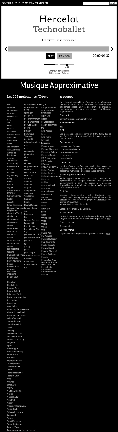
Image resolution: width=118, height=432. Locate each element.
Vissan (10, 403)
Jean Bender (29, 226)
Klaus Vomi (29, 261)
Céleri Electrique (14, 205)
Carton (10, 199)
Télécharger (54, 73)
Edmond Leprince (32, 142)
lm (42, 127)
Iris (25, 217)
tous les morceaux (26, 3)
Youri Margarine (14, 421)
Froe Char (28, 175)
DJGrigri (27, 130)
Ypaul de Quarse (14, 424)
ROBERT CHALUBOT (16, 315)
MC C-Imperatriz (48, 158)
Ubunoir (10, 381)
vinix (9, 104)
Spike (9, 345)
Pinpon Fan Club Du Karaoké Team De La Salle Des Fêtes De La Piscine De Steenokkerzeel (49, 266)
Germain (28, 184)
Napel (44, 202)
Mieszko (45, 179)
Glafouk (27, 187)
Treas (9, 369)
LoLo (43, 133)
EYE (26, 148)
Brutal (10, 184)
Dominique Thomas (29, 135)
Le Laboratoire (47, 121)
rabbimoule (12, 110)
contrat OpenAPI (80, 136)
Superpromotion (14, 360)
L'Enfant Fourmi (48, 107)
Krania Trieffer (30, 264)
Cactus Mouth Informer (13, 191)
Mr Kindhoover (48, 191)
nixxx (43, 211)
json (108, 233)
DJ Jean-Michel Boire (31, 108)
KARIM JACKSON (32, 255)
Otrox (44, 226)
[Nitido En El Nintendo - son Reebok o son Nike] (112, 50)
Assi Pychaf (12, 163)
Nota (43, 214)
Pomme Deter (13, 288)
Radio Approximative (70, 178)
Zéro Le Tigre (13, 427)
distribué (102, 199)
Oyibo (44, 229)
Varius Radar (12, 396)
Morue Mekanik (48, 185)
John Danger (29, 252)
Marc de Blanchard (49, 149)
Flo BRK (28, 163)
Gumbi (27, 202)
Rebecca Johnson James (18, 309)
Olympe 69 (46, 217)
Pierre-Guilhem (48, 254)
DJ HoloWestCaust (32, 104)
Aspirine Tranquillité (12, 159)
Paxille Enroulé (48, 245)
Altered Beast (13, 134)
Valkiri (10, 393)
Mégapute (46, 164)
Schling (10, 330)
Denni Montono (14, 261)
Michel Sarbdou (48, 173)
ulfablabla (11, 384)
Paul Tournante (48, 242)
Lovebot (45, 140)
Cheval (10, 225)
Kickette (28, 258)
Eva (25, 145)
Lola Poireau (46, 130)
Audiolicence (13, 166)
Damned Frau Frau (15, 254)
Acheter (65, 73)
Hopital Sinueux (31, 205)
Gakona (27, 178)
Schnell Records (14, 333)
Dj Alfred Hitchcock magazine (11, 271)
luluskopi (45, 143)
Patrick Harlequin (49, 239)
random (65, 56)
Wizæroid (11, 415)
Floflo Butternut (31, 166)
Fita (26, 157)
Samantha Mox (14, 321)
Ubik (9, 378)
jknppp (27, 246)
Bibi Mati (11, 172)
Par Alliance (46, 235)
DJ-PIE (27, 127)
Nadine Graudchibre (46, 198)
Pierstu (44, 257)
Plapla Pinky (12, 285)
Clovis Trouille (13, 240)
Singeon (43, 3)
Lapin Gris (45, 115)
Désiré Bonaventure (13, 265)
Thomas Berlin (13, 366)
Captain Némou (14, 195)
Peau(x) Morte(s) (49, 251)
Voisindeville (13, 409)
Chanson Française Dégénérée (15, 209)
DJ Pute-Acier (30, 124)
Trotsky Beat (13, 375)
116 (8, 122)
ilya (25, 211)
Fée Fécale (29, 151)
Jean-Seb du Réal (32, 237)
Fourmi (27, 169)
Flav (26, 160)
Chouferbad (12, 228)
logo (64, 208)
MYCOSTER (46, 194)
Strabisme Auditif (15, 351)
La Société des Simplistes (47, 111)
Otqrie (44, 223)
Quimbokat (12, 306)
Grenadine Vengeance (29, 194)
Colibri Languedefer (13, 247)
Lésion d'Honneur (49, 124)
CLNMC (10, 237)
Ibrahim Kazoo (30, 208)
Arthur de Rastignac (11, 154)
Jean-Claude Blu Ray (31, 230)
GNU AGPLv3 (72, 202)
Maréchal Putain (48, 155)
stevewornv (12, 116)
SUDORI (11, 357)
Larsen (44, 118)
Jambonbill (29, 223)
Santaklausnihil (14, 324)
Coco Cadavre (13, 243)
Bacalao (10, 169)
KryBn (44, 104)
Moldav (44, 182)
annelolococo (13, 146)
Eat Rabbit (29, 139)
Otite (43, 220)
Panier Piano (47, 232)
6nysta (10, 128)
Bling (9, 178)
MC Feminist (47, 161)
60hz (9, 125)
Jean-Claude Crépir (32, 234)
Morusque (46, 188)
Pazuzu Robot (47, 248)
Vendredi (11, 399)
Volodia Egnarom (15, 412)
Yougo (10, 418)
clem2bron (12, 234)
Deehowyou (12, 257)
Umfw (10, 387)
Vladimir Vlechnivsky (16, 406)
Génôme (28, 181)
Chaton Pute (13, 219)
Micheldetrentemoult (51, 176)
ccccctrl (10, 202)
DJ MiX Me (28, 115)
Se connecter (66, 226)
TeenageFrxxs (13, 363)
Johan (26, 249)
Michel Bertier (47, 170)
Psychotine (12, 300)
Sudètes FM (12, 354)
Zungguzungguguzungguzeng (21, 430)
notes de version (81, 204)
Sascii (9, 327)
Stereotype (12, 348)
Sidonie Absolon (14, 336)
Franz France (30, 172)
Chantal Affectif (14, 213)
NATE (44, 205)
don (108, 218)
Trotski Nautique (15, 372)
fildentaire (29, 154)
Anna (9, 143)
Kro (25, 267)
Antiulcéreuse (13, 149)
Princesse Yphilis (14, 294)
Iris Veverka (85, 208)
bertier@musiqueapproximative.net (76, 119)
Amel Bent (12, 140)
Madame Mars (47, 146)
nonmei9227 (13, 107)
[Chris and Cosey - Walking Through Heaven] (6, 50)
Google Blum (30, 190)
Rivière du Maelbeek (16, 312)
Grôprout (28, 199)
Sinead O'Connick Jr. (16, 339)
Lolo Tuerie (46, 137)
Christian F (12, 231)
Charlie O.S (12, 216)
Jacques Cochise (31, 220)
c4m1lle (11, 113)
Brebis (10, 181)
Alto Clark (11, 137)
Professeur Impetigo (16, 297)
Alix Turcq (11, 131)
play (50, 56)
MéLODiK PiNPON (49, 167)
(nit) (9, 119)
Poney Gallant (13, 291)
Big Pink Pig (12, 175)
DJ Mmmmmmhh (32, 118)
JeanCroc (28, 240)
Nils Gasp (45, 208)
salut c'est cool (14, 318)
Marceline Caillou (49, 152)
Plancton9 (12, 282)
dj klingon (28, 112)
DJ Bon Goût (12, 276)
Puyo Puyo (12, 303)
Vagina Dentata (14, 390)
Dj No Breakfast (31, 121)
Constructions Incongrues (72, 197)
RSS (61, 126)
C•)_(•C (10, 187)
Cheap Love (12, 222)
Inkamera (28, 214)
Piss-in (44, 274)
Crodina (10, 251)
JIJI (25, 243)
